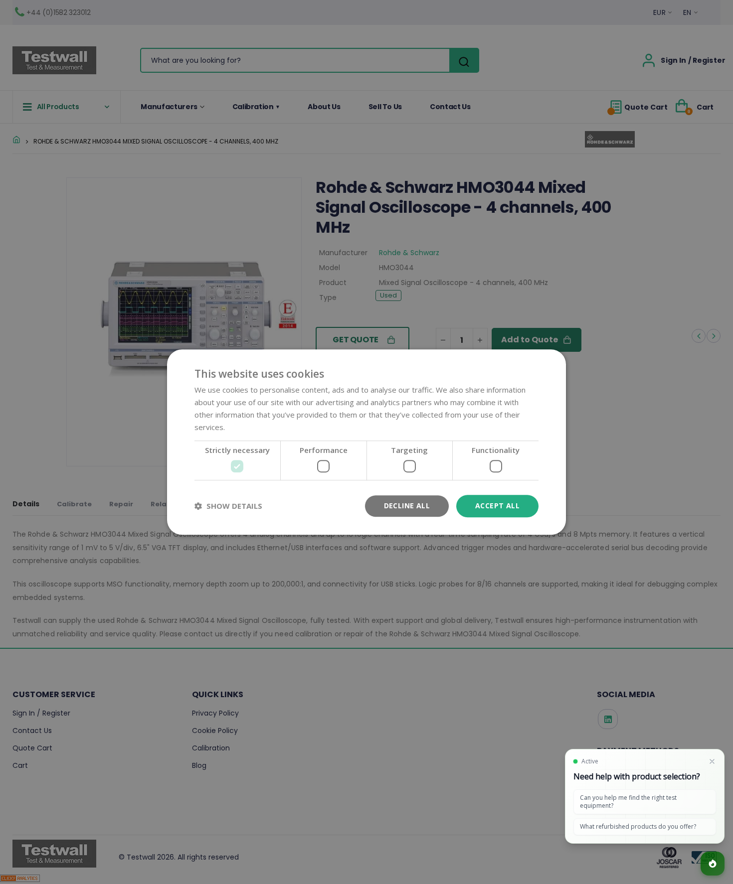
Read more (246, 427)
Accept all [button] (497, 505)
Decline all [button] (407, 505)
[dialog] (366, 442)
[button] (228, 505)
